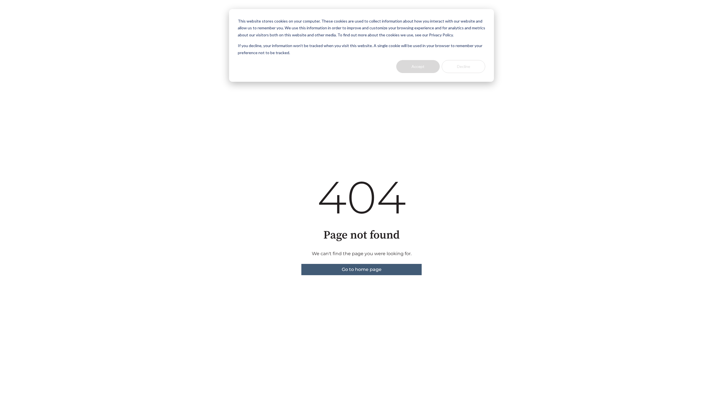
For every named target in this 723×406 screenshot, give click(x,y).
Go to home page (362, 269)
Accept (417, 66)
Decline (463, 66)
